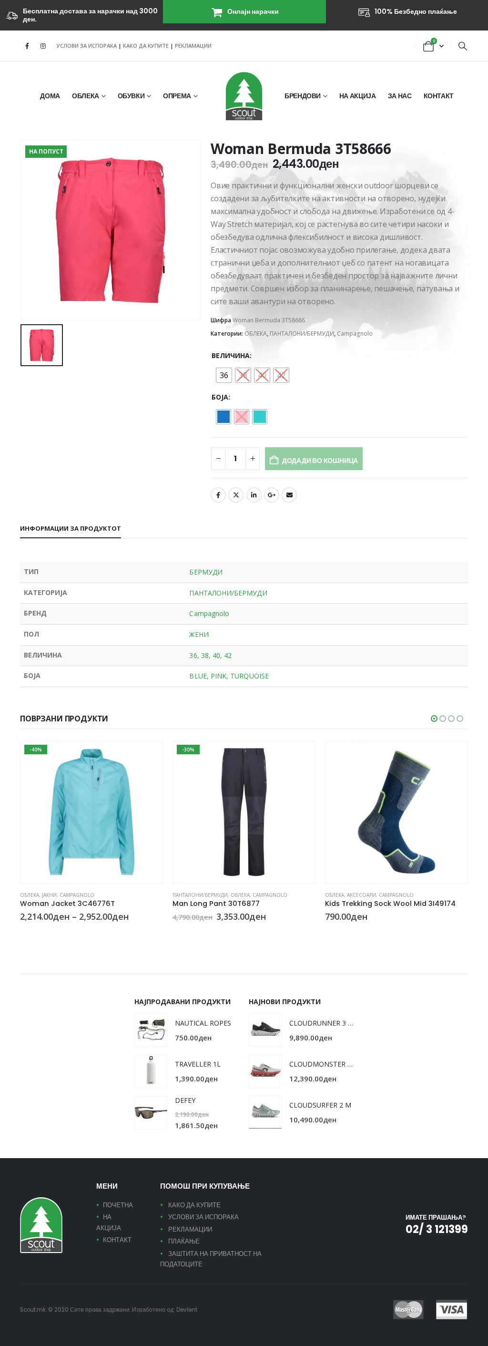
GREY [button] (177, 934)
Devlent (186, 1310)
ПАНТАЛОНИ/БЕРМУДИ (302, 333)
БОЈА (220, 396)
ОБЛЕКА (85, 96)
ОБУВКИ (131, 96)
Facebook (218, 495)
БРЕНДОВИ (303, 96)
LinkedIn (254, 495)
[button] (463, 45)
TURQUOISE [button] (47, 934)
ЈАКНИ (49, 895)
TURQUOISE (249, 675)
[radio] (224, 375)
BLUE (197, 675)
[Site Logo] (244, 96)
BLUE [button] (35, 934)
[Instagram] (43, 45)
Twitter (236, 495)
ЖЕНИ (198, 634)
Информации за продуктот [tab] (70, 528)
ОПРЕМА (177, 96)
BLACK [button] (24, 934)
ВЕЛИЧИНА (231, 355)
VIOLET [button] (340, 934)
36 (193, 655)
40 (216, 655)
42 (228, 655)
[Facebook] (27, 45)
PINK (218, 675)
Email (289, 495)
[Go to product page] (396, 812)
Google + (271, 495)
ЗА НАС (400, 96)
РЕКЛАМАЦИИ (193, 45)
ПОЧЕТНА (118, 1205)
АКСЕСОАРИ (361, 895)
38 (205, 655)
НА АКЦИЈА (357, 96)
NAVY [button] (329, 934)
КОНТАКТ (439, 96)
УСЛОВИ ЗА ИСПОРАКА (87, 45)
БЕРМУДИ (206, 571)
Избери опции (146, 756)
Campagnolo (355, 333)
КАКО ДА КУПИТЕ (146, 45)
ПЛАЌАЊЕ (184, 1241)
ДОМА (50, 96)
